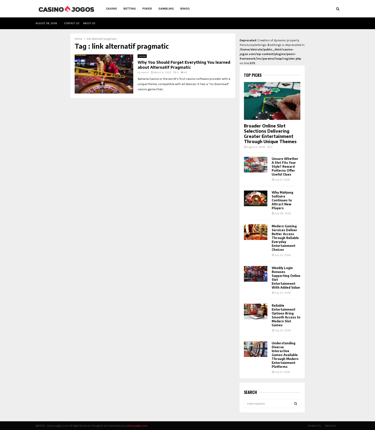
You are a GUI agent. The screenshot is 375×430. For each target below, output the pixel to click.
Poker (147, 8)
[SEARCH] (295, 403)
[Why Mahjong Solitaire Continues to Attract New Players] (255, 198)
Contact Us (71, 23)
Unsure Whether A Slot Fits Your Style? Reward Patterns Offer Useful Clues (285, 166)
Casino (111, 8)
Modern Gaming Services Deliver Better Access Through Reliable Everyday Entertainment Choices (285, 237)
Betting (129, 8)
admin (145, 72)
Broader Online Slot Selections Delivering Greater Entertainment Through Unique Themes (270, 133)
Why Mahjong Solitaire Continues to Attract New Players (282, 200)
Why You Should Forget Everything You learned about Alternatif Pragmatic (184, 65)
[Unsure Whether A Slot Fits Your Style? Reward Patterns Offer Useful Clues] (255, 164)
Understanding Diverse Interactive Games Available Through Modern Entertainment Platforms (285, 354)
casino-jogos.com (136, 425)
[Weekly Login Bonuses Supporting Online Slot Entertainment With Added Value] (255, 274)
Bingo (185, 8)
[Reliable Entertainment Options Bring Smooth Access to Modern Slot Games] (255, 311)
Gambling (166, 8)
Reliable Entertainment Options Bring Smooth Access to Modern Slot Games (286, 315)
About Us (89, 23)
